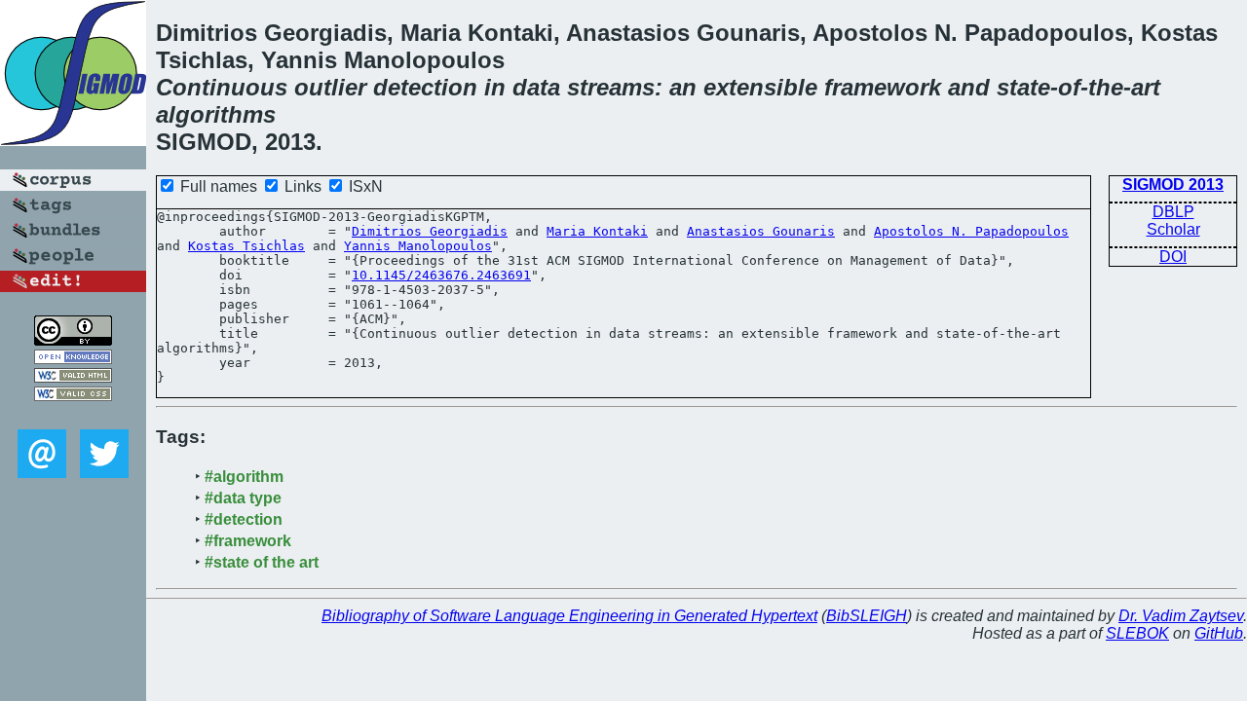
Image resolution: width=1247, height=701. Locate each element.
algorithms (216, 114)
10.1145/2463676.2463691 (441, 275)
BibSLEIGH (866, 616)
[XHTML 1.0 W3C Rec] (73, 377)
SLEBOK (1137, 633)
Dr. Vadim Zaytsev (1180, 616)
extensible (760, 87)
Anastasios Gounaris (761, 231)
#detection (244, 519)
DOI (1173, 256)
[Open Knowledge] (73, 358)
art (1145, 87)
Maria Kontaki (597, 231)
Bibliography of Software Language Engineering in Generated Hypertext (569, 616)
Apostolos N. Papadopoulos (971, 231)
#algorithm (244, 476)
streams (611, 87)
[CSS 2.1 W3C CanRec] (73, 415)
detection (425, 87)
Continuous (221, 87)
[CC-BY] (73, 340)
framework (882, 87)
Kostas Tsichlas (246, 246)
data (536, 87)
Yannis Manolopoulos (418, 246)
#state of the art (262, 562)
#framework (248, 541)
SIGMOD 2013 (1173, 184)
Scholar (1173, 229)
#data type (243, 498)
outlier (330, 87)
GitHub (1218, 633)
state (1023, 87)
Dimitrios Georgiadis (430, 231)
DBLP (1173, 211)
